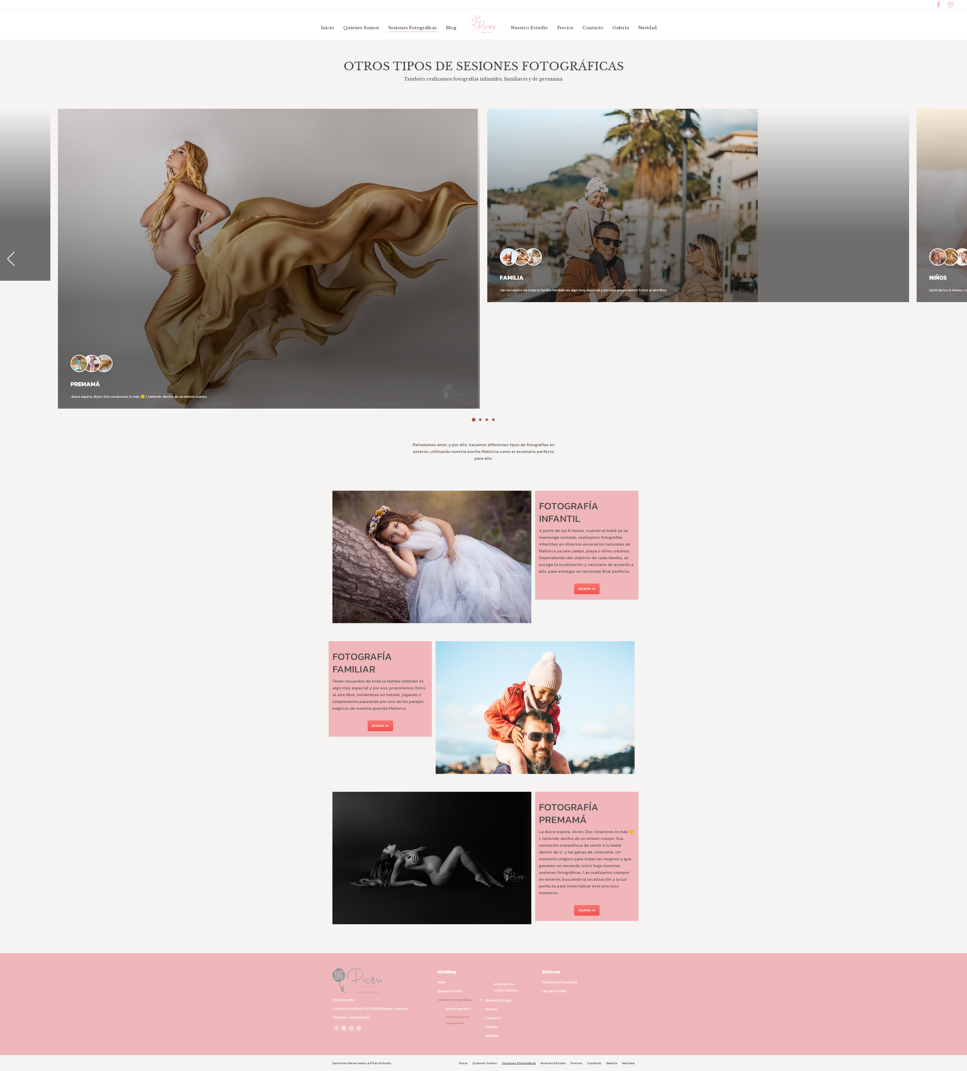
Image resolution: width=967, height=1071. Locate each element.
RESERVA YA (586, 589)
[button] (473, 419)
